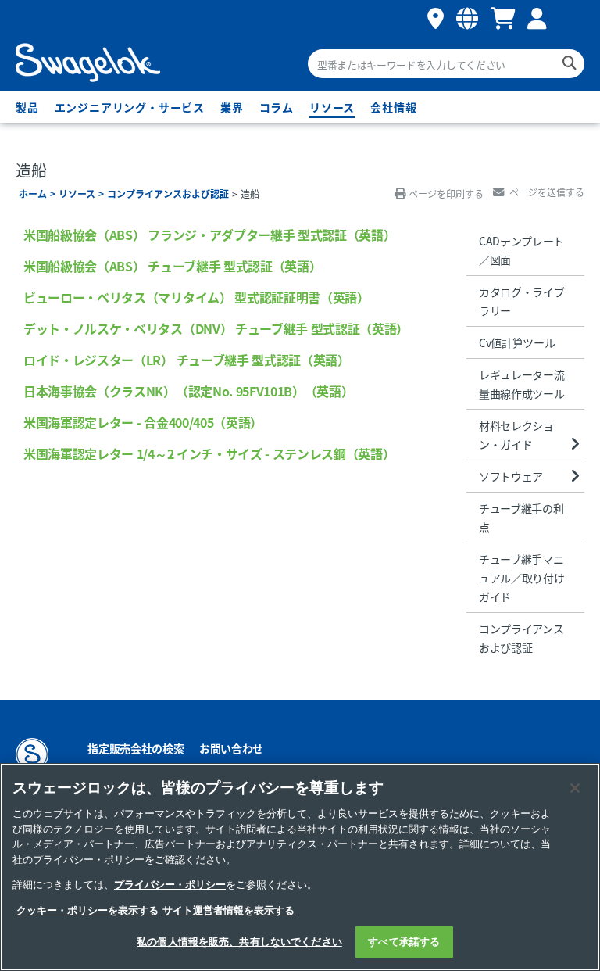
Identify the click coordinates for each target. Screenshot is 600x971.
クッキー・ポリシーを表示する (87, 910)
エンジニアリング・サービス (130, 107)
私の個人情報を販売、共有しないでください (239, 941)
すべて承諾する (404, 941)
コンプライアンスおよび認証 (168, 193)
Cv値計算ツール (517, 342)
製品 (27, 107)
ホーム (33, 193)
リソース (332, 107)
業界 (232, 107)
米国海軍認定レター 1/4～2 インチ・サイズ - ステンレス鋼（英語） (209, 453)
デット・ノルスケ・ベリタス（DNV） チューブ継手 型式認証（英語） (216, 328)
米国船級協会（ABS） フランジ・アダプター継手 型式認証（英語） (209, 234)
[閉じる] (575, 788)
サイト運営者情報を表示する (228, 910)
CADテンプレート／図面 (521, 250)
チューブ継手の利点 (521, 517)
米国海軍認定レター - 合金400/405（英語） (142, 422)
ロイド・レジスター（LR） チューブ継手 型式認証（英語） (186, 359)
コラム (276, 107)
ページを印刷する (446, 193)
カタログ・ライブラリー (521, 301)
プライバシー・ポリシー (170, 884)
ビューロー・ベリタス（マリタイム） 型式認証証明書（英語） (196, 297)
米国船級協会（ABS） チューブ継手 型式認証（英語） (172, 265)
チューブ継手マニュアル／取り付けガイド (521, 577)
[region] (300, 867)
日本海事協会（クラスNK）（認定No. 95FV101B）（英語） (188, 391)
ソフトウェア (511, 476)
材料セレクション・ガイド (516, 434)
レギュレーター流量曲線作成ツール (521, 384)
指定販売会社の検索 (136, 748)
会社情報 (393, 107)
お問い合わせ (231, 748)
